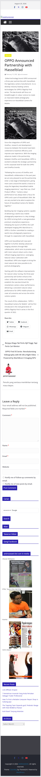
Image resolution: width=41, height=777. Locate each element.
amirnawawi (23, 74)
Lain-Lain (8, 55)
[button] (20, 41)
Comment (7, 415)
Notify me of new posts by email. (18, 484)
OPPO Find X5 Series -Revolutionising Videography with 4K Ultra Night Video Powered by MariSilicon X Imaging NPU (19, 354)
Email (5, 456)
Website (5, 467)
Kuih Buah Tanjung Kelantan (13, 711)
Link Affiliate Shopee (9, 690)
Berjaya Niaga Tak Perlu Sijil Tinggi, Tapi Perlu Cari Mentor (21, 344)
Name (5, 445)
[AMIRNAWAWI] (7, 17)
